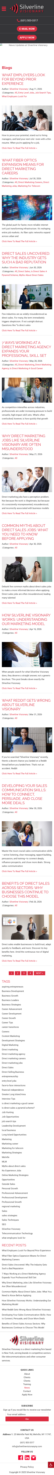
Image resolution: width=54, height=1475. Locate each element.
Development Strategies (13, 1040)
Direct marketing (10, 1049)
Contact (27, 1391)
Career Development (11, 1013)
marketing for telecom (29, 186)
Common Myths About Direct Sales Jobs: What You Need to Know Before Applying (25, 532)
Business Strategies (11, 1004)
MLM (4, 1161)
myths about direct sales (31, 275)
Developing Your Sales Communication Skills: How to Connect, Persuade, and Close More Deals (24, 794)
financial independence (13, 1090)
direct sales (24, 271)
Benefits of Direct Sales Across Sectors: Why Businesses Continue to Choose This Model (26, 889)
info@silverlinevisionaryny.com (27, 1446)
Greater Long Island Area (14, 1094)
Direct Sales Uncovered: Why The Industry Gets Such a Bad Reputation (26, 257)
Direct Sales (8, 1067)
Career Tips (7, 1022)
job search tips (43, 92)
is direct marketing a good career (26, 368)
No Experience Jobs (11, 1170)
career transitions (10, 1027)
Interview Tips (8, 1099)
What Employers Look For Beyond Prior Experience (23, 79)
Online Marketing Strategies (15, 1175)
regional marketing (11, 1206)
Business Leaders (10, 1000)
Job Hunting (8, 1112)
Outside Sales (8, 1184)
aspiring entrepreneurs (12, 986)
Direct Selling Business (13, 1072)
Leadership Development (14, 1126)
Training (27, 1384)
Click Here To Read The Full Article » (19, 148)
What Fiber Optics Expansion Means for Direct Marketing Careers (23, 166)
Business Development (13, 991)
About (27, 1374)
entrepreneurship (10, 1076)
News (27, 1387)
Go (27, 1419)
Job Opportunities (10, 1116)
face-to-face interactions (13, 1085)
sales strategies (9, 1215)
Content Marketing (11, 1036)
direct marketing (26, 364)
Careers (5, 1031)
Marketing (7, 1139)
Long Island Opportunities (14, 1134)
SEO (4, 1224)
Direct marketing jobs (12, 1063)
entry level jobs (26, 92)
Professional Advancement (15, 1193)
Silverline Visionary (11, 1229)
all (16, 92)
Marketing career (10, 1143)
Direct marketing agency (13, 1054)
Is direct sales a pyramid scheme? (18, 1108)
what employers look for (14, 96)
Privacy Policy (27, 1467)
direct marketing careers (30, 182)
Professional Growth (12, 1202)
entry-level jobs (9, 1081)
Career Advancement (12, 1009)
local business (9, 1130)
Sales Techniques (10, 1220)
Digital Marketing (10, 1045)
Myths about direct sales (14, 1166)
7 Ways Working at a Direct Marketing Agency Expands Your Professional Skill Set (26, 349)
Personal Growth (10, 1188)
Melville (5, 1157)
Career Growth (9, 1018)
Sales (4, 1211)
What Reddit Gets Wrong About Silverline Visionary (26, 704)
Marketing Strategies (12, 1152)
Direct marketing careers (14, 1058)
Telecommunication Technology (17, 1233)
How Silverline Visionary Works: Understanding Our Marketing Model (26, 619)
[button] (51, 1465)
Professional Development (14, 1197)
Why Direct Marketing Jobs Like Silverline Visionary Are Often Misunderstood (23, 442)
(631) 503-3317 (27, 1442)
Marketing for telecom (12, 1148)
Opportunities (8, 1179)
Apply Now (27, 1394)
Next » (39, 973)
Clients (27, 1377)
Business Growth (10, 995)
